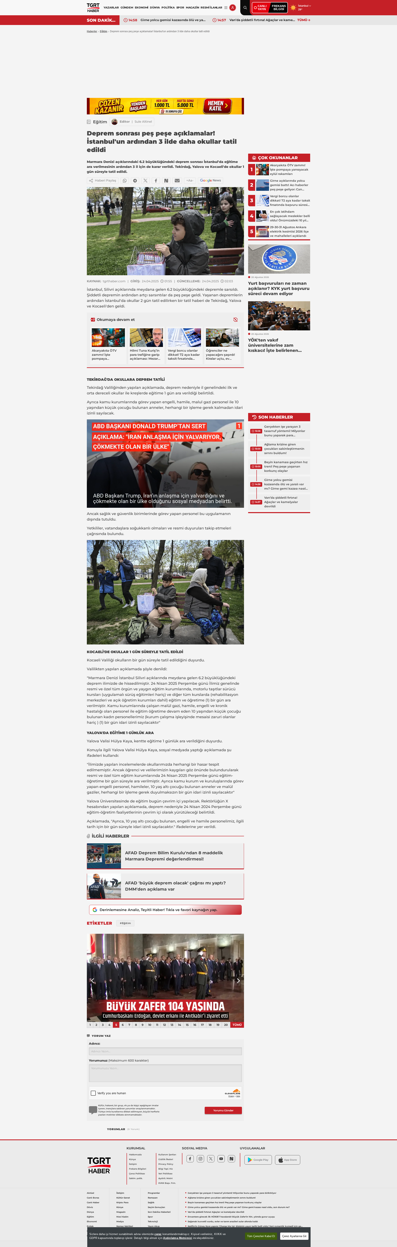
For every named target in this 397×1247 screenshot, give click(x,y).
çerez (157, 1234)
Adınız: (94, 1043)
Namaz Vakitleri (124, 1226)
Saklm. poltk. (135, 1178)
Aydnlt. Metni (165, 1178)
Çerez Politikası (137, 1173)
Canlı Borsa (93, 1197)
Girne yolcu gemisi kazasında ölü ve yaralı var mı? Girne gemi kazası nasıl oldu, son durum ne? (285, 484)
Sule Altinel (143, 121)
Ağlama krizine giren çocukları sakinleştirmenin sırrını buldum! (284, 449)
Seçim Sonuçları (156, 1207)
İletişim (133, 1164)
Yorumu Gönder (223, 1110)
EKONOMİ (141, 7)
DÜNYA (155, 7)
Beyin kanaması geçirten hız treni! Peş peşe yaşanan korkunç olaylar (285, 466)
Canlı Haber (93, 1202)
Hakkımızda (135, 1154)
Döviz (90, 1207)
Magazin (121, 1212)
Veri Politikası (165, 1173)
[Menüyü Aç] (225, 7)
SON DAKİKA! (101, 20)
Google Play (261, 1159)
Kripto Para (122, 1202)
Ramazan (153, 1197)
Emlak (90, 1226)
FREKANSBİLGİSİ (279, 7)
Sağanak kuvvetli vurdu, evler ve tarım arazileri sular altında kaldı (223, 1221)
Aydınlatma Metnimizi (177, 1238)
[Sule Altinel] (114, 122)
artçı (143, 295)
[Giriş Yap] (232, 7)
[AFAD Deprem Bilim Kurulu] (104, 856)
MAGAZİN (192, 7)
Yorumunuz (119, 1060)
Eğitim (103, 31)
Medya (120, 1221)
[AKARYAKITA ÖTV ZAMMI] (165, 978)
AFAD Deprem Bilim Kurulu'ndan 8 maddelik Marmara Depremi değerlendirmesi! (174, 855)
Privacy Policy (165, 1164)
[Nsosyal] (166, 181)
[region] (199, 1237)
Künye (132, 1159)
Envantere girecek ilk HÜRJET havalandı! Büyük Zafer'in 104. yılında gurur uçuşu (262, 20)
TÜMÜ (302, 20)
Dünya (90, 1212)
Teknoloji (153, 1221)
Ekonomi (92, 1221)
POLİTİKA (168, 7)
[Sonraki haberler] (235, 319)
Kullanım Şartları (167, 1154)
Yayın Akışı (154, 1226)
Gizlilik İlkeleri (165, 1159)
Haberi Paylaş (105, 180)
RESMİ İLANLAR (211, 7)
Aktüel (90, 1193)
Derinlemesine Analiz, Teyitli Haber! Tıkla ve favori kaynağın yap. (158, 910)
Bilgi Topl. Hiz (165, 1169)
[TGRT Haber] (93, 7)
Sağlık (151, 1202)
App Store (290, 1159)
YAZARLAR (111, 7)
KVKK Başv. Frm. (167, 1183)
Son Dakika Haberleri (159, 1212)
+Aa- (190, 180)
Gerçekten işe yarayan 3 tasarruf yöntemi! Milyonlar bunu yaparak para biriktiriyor (284, 431)
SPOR (180, 7)
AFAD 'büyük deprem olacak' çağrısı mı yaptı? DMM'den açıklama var (175, 886)
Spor (150, 1216)
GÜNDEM (127, 7)
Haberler (92, 31)
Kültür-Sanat (123, 1197)
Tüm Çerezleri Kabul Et (261, 1236)
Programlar (154, 1193)
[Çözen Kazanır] (165, 106)
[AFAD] (104, 886)
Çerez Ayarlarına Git (294, 1236)
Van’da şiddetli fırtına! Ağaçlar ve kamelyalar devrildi (173, 20)
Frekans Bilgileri (137, 1169)
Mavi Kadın (122, 1216)
